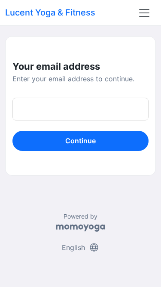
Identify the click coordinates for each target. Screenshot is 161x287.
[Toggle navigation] (144, 13)
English (80, 247)
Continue (80, 140)
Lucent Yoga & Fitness (50, 12)
